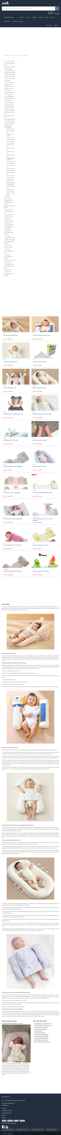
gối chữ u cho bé (10, 155)
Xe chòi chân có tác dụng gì (40, 1029)
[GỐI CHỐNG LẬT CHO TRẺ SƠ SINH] (16, 433)
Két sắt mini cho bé (9, 123)
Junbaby (9, 1133)
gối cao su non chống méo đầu (10, 183)
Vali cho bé (7, 245)
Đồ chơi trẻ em (8, 86)
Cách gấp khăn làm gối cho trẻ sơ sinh (12, 1023)
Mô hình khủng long (9, 72)
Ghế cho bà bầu (8, 224)
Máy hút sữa (7, 230)
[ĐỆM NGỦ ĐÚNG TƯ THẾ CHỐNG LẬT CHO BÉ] (16, 407)
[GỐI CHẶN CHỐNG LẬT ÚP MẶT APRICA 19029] (45, 485)
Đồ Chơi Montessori (9, 74)
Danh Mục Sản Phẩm (11, 17)
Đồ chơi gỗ (7, 80)
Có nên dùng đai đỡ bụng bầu (41, 1038)
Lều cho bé (7, 90)
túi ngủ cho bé (10, 141)
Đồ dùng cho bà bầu (9, 260)
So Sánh (21, 17)
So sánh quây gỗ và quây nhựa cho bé (43, 1023)
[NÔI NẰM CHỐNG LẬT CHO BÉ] (45, 459)
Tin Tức (28, 17)
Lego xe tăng (8, 84)
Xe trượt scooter (9, 102)
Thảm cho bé (8, 209)
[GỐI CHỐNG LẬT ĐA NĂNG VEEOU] (16, 328)
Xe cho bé (7, 196)
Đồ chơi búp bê (8, 221)
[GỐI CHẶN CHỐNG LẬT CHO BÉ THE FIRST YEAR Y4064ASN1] (45, 511)
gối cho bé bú (10, 191)
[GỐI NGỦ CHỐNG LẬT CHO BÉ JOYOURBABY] (45, 407)
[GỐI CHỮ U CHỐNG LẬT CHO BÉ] (16, 354)
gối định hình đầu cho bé (10, 180)
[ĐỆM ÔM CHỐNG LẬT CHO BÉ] (45, 380)
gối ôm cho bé (10, 137)
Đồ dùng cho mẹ (9, 264)
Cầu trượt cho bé (9, 61)
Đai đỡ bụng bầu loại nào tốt (40, 1040)
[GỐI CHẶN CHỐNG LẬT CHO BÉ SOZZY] (45, 564)
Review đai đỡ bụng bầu (39, 1033)
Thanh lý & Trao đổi (18, 21)
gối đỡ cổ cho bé (10, 152)
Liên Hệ (56, 25)
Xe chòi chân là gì (38, 1031)
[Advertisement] (30, 39)
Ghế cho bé (7, 198)
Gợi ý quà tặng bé (9, 96)
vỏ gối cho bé (10, 175)
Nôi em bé (7, 254)
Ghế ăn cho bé (8, 215)
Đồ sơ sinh (7, 271)
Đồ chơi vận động (9, 70)
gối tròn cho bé (11, 168)
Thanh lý (22, 1120)
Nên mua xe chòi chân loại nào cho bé (42, 1025)
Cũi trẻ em (7, 249)
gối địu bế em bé (11, 163)
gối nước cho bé (11, 161)
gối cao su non (11, 129)
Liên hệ (3, 1115)
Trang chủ (6, 55)
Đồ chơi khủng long (9, 119)
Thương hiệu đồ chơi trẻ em (8, 227)
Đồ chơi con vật (8, 88)
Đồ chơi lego (7, 68)
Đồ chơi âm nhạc (9, 82)
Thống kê (41, 17)
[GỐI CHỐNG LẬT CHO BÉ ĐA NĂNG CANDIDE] (16, 511)
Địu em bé (7, 219)
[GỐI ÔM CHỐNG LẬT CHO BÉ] (16, 380)
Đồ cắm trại (7, 262)
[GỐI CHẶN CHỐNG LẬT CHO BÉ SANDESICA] (16, 564)
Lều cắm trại (7, 236)
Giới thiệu (4, 1108)
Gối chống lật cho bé (22, 55)
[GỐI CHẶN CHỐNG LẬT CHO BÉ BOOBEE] (45, 328)
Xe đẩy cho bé (8, 125)
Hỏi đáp (34, 17)
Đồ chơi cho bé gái (9, 66)
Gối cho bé (13, 55)
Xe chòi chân (8, 94)
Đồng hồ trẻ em (8, 200)
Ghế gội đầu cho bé (9, 237)
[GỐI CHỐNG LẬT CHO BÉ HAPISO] (45, 433)
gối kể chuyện (10, 143)
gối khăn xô (10, 189)
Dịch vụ (53, 17)
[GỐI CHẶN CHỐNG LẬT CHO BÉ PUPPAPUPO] (16, 459)
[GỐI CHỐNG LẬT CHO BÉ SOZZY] (45, 354)
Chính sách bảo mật (6, 1113)
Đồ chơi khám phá (9, 106)
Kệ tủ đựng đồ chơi (9, 121)
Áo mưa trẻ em (8, 247)
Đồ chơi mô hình (8, 104)
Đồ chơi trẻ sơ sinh (9, 76)
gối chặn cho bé (11, 139)
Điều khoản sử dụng (7, 1110)
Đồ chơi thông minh (9, 78)
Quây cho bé (8, 269)
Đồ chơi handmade (9, 110)
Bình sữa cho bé (8, 217)
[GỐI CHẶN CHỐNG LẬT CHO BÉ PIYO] (45, 538)
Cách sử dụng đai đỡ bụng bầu (41, 1034)
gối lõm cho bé (11, 177)
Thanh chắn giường (9, 239)
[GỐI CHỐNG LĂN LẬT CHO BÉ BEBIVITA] (16, 485)
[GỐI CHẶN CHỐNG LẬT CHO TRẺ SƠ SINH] (16, 538)
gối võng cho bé (11, 170)
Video (47, 17)
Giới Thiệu (49, 25)
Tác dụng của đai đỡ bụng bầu (41, 1036)
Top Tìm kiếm (8, 100)
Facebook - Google (53, 12)
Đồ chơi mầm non (9, 92)
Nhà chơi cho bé (8, 108)
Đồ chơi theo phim (9, 98)
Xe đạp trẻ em (8, 222)
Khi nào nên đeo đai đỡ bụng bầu (41, 1042)
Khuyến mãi (7, 21)
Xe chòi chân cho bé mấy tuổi (40, 1027)
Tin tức (3, 1120)
